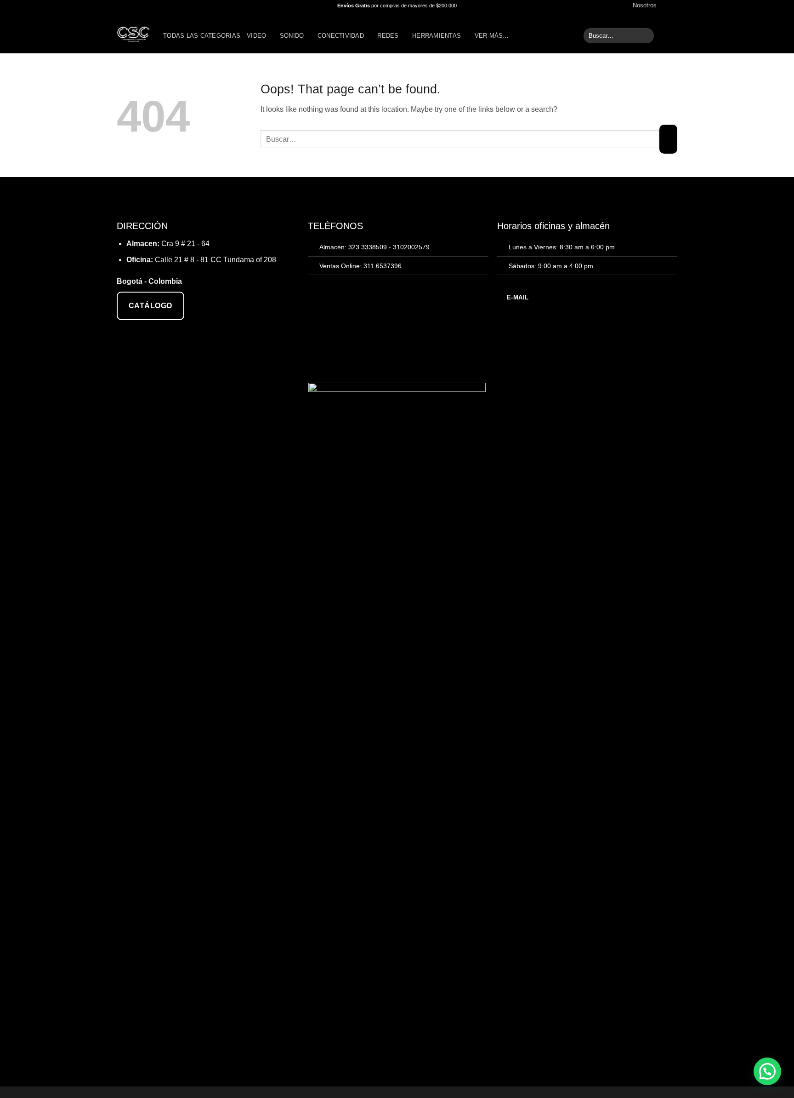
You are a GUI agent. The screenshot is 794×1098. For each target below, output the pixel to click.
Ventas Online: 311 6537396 (360, 266)
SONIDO (292, 35)
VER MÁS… (492, 35)
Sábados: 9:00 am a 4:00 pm (551, 266)
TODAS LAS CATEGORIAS (201, 35)
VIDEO (256, 35)
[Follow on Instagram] (672, 5)
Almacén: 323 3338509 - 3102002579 (374, 247)
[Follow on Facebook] (664, 5)
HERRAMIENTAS (436, 35)
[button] (665, 36)
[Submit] (645, 36)
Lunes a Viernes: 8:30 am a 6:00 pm (562, 247)
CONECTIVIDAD (341, 35)
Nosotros (645, 5)
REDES (387, 35)
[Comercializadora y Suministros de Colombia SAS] (133, 32)
